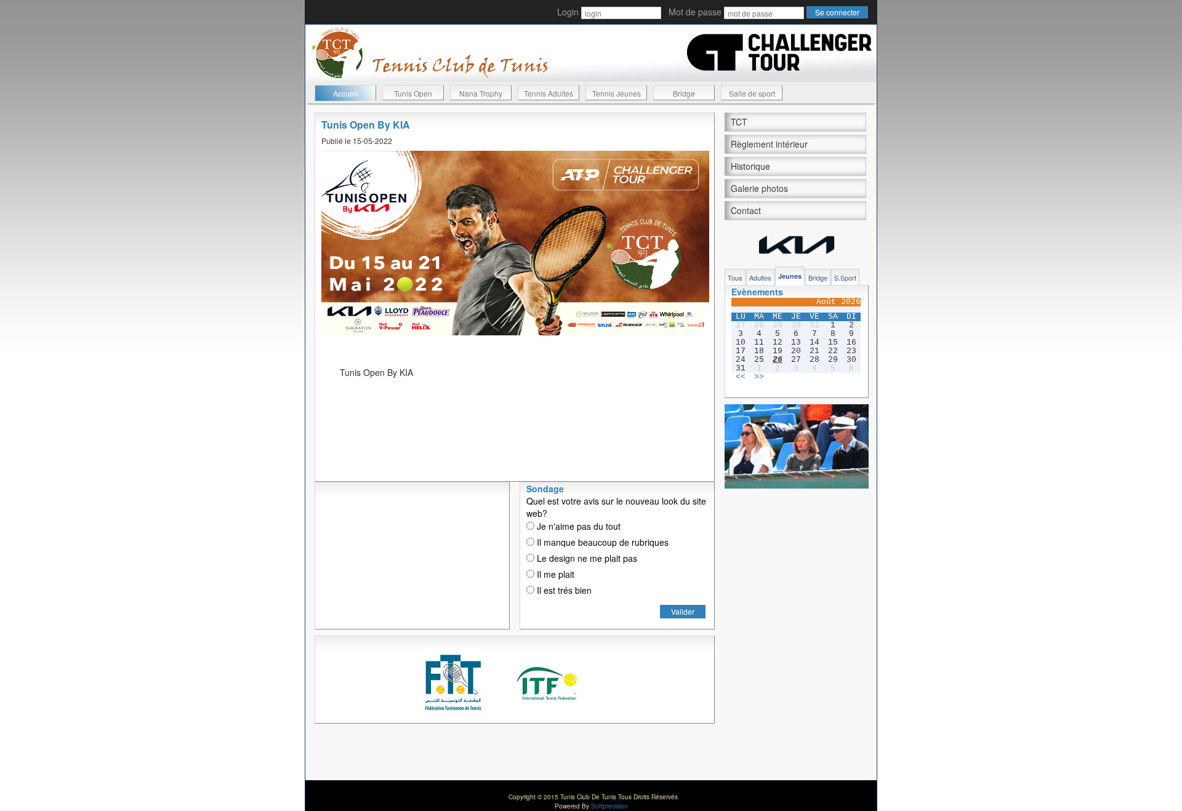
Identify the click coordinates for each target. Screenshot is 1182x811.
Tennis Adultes (548, 93)
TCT (739, 122)
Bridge (684, 93)
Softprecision (609, 806)
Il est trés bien (563, 590)
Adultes (760, 277)
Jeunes (790, 276)
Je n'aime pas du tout (577, 526)
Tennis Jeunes (616, 93)
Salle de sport (752, 93)
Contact (746, 210)
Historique (750, 166)
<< (741, 377)
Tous (735, 277)
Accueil (345, 93)
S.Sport (845, 277)
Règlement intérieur (769, 144)
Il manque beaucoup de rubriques (601, 542)
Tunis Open (413, 93)
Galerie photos (759, 188)
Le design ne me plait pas (585, 558)
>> (759, 377)
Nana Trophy (480, 93)
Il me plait (554, 574)
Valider (682, 611)
